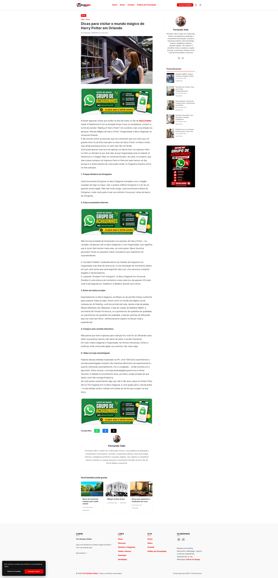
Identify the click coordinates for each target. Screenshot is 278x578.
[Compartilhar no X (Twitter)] (114, 431)
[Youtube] (183, 58)
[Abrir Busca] (196, 5)
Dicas (83, 15)
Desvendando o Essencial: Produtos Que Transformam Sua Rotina (185, 103)
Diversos (122, 543)
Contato (131, 5)
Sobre (122, 5)
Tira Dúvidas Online (90, 573)
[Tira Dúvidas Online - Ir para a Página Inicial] (83, 5)
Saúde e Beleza (124, 551)
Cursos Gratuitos (185, 5)
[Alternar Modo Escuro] (200, 5)
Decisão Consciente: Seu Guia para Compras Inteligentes (184, 117)
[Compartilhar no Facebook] (105, 431)
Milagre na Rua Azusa (116, 499)
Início (83, 19)
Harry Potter (145, 120)
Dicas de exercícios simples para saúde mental (90, 501)
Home (114, 5)
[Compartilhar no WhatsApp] (97, 431)
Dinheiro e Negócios (126, 547)
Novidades (122, 559)
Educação (122, 555)
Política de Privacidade (146, 5)
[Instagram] (179, 58)
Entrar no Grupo (193, 559)
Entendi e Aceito (34, 571)
